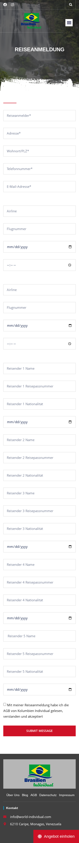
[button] (70, 4)
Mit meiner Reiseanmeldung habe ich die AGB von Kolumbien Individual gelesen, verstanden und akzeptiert (36, 711)
